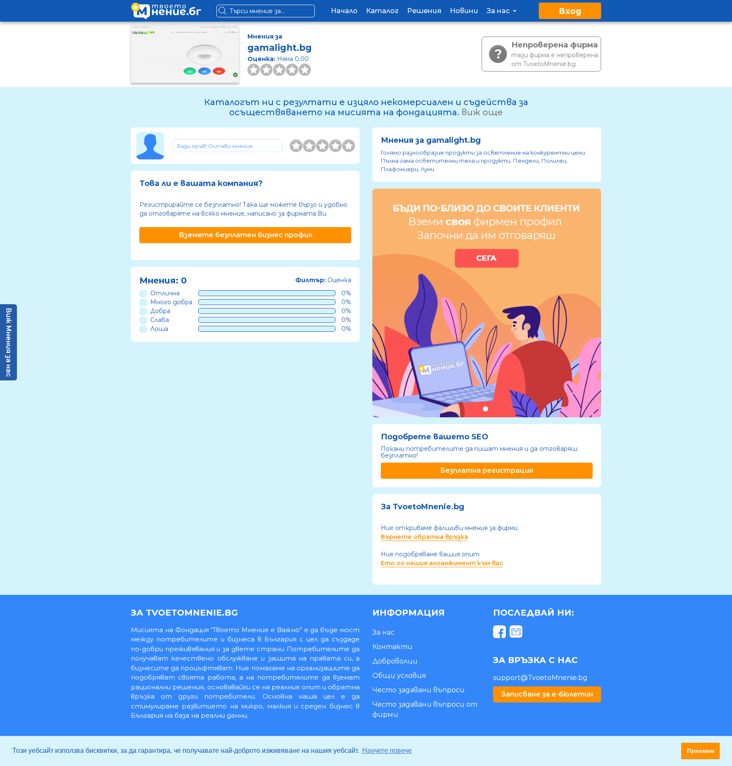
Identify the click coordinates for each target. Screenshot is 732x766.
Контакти (392, 647)
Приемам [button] (700, 750)
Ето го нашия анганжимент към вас (442, 563)
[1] (296, 145)
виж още (482, 112)
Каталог (382, 11)
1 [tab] (485, 408)
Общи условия (399, 676)
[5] (348, 145)
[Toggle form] (227, 145)
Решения (424, 11)
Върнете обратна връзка (424, 537)
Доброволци (395, 661)
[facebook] (500, 633)
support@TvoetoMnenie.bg (540, 678)
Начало (344, 11)
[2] (309, 145)
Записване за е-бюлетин (547, 694)
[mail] (517, 633)
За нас (499, 11)
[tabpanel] (486, 303)
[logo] (166, 11)
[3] (322, 145)
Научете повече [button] (387, 750)
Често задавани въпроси (418, 690)
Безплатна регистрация (486, 470)
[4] (335, 145)
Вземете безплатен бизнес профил (245, 235)
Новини (464, 11)
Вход (570, 11)
